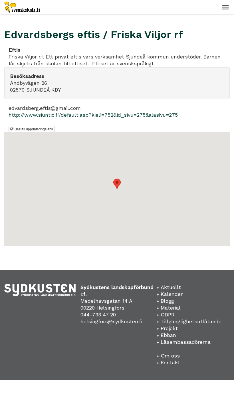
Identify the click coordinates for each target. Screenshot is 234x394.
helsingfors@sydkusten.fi (111, 321)
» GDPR (165, 315)
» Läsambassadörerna (183, 342)
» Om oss (168, 356)
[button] (225, 7)
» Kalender (169, 294)
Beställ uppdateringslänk (33, 128)
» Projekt (167, 328)
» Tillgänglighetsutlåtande (188, 321)
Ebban (168, 335)
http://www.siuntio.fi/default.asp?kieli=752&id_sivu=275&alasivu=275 (93, 115)
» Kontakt (168, 362)
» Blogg (165, 301)
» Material (168, 308)
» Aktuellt (168, 287)
